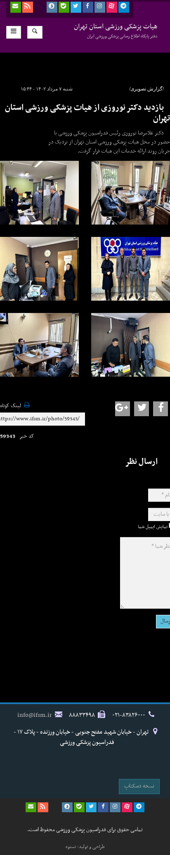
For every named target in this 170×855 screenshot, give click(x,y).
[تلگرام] (123, 7)
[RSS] (27, 7)
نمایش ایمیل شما (153, 527)
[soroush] (52, 7)
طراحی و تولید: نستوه (85, 847)
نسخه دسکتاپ (139, 786)
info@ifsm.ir (34, 715)
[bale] (64, 7)
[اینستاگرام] (99, 7)
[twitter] (76, 7)
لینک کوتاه (10, 406)
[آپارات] (111, 7)
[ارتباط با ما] (15, 7)
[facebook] (88, 7)
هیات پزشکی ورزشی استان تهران (116, 30)
